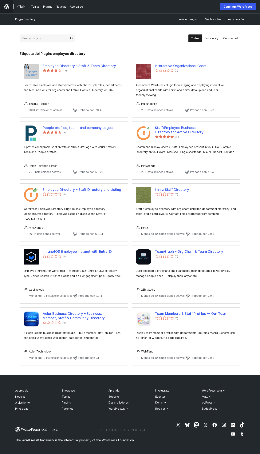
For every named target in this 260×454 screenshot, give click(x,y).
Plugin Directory (25, 19)
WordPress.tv (118, 408)
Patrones (67, 408)
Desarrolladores (118, 402)
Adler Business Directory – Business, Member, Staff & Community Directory (74, 316)
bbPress (209, 402)
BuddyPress (211, 408)
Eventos (160, 396)
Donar (160, 402)
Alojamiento (22, 402)
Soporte (113, 396)
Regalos (162, 408)
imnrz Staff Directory (172, 190)
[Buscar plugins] (71, 38)
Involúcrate (162, 390)
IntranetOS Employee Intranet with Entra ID (77, 251)
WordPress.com (213, 390)
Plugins (66, 402)
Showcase (68, 390)
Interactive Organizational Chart (181, 66)
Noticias (20, 396)
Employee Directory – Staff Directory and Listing (82, 190)
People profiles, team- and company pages (78, 128)
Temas (66, 396)
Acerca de (21, 390)
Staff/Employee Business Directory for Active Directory (179, 130)
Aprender (114, 390)
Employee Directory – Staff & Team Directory (79, 66)
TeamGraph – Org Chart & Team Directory (189, 251)
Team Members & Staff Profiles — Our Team (191, 314)
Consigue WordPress (238, 6)
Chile (55, 429)
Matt (206, 396)
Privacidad (22, 408)
